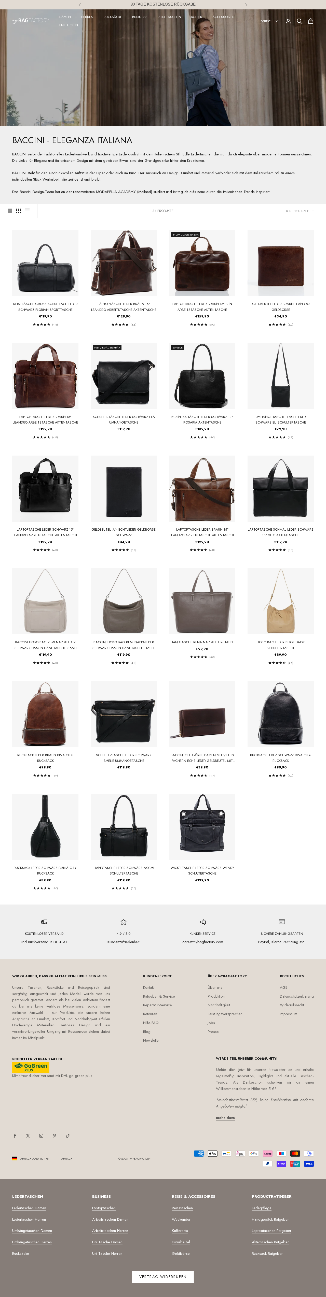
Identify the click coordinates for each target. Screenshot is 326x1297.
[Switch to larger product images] (10, 211)
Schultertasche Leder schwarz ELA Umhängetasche (124, 419)
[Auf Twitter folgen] (28, 1135)
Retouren (150, 1014)
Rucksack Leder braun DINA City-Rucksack (45, 758)
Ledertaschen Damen (29, 1208)
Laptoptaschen (104, 1208)
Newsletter (151, 1040)
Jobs (211, 1023)
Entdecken (68, 25)
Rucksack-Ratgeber (267, 1253)
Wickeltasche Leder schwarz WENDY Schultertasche (202, 870)
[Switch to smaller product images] (18, 211)
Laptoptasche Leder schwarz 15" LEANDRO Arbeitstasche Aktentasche (45, 532)
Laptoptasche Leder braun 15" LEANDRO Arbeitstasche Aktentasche (123, 306)
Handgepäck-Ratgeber (270, 1219)
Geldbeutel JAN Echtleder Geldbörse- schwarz (123, 532)
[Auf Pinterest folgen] (54, 1135)
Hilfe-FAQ (151, 1023)
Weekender (181, 1219)
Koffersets (180, 1230)
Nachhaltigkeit (219, 1005)
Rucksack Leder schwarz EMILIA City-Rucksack (45, 870)
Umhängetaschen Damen (32, 1230)
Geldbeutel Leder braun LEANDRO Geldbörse (280, 306)
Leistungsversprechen (225, 1014)
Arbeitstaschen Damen (110, 1219)
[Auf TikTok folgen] (67, 1135)
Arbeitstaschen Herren (110, 1230)
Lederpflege (261, 1208)
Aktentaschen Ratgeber (270, 1242)
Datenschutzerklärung (297, 996)
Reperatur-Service (157, 1005)
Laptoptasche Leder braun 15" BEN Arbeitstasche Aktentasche (202, 306)
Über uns (215, 987)
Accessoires (223, 16)
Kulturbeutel (181, 1242)
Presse (213, 1031)
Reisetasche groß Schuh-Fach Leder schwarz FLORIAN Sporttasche (45, 306)
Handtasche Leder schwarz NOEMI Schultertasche (124, 870)
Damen (65, 16)
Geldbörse (181, 1253)
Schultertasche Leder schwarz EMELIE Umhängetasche (124, 758)
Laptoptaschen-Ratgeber (271, 1230)
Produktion (216, 996)
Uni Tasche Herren (107, 1253)
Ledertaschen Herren (29, 1219)
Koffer (196, 16)
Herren (87, 16)
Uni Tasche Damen (107, 1242)
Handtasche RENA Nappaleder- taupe (202, 642)
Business (139, 16)
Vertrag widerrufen (163, 1276)
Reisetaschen (169, 16)
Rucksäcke (113, 16)
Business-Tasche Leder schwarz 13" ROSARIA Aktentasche (202, 419)
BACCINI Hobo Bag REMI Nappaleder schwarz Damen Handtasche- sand (45, 645)
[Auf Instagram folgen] (41, 1135)
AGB (284, 987)
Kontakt (148, 987)
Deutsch (267, 21)
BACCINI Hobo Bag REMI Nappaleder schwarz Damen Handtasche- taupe (123, 645)
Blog (147, 1031)
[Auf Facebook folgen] (14, 1135)
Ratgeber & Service (159, 996)
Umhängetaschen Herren (32, 1242)
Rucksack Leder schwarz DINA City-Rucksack (280, 758)
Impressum (288, 1014)
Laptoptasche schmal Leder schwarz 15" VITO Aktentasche (281, 532)
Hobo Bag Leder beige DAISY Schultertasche (281, 645)
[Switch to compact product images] (27, 211)
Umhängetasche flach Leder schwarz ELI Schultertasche (280, 419)
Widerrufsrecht (292, 1005)
